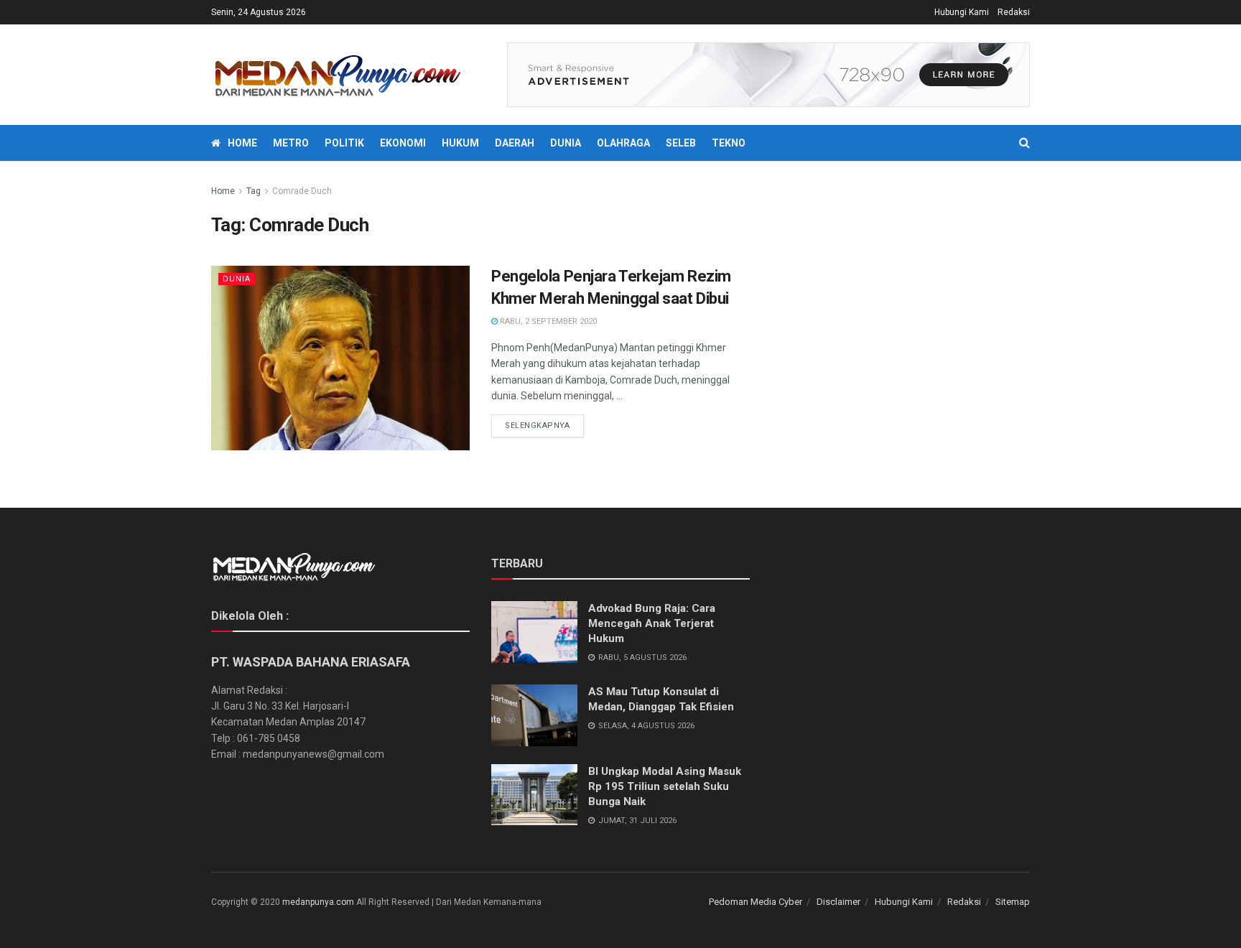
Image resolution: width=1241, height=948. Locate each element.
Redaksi (1014, 12)
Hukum (460, 143)
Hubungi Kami (961, 12)
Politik (344, 143)
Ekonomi (403, 143)
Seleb (681, 143)
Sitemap (1012, 901)
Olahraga (623, 143)
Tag (253, 191)
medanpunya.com (318, 902)
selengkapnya (537, 425)
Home (242, 143)
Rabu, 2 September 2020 (547, 321)
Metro (291, 143)
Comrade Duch (302, 191)
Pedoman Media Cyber (755, 901)
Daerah (514, 143)
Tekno (728, 143)
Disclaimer (838, 901)
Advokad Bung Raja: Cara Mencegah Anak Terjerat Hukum (651, 623)
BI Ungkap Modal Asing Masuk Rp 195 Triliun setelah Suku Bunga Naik (664, 786)
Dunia (565, 143)
